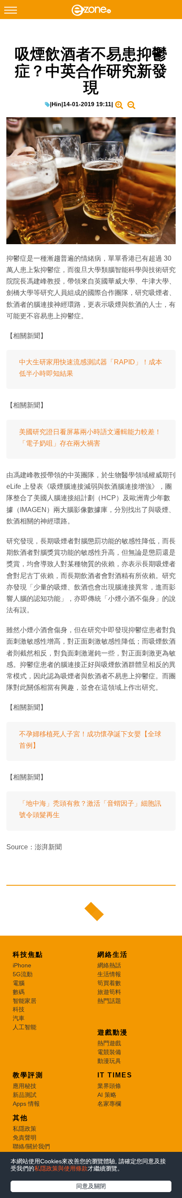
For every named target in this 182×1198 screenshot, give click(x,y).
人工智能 (24, 1027)
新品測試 (24, 1094)
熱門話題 (109, 1000)
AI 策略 (106, 1094)
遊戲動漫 (112, 1032)
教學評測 (28, 1075)
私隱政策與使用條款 (61, 1168)
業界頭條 (109, 1085)
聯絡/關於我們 (31, 1146)
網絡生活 (112, 954)
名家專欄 (109, 1103)
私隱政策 (24, 1128)
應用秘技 (24, 1085)
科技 (19, 1009)
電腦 (19, 983)
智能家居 (24, 1000)
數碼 (19, 992)
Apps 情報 (26, 1103)
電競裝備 (109, 1052)
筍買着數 (109, 983)
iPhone (22, 965)
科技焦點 (28, 954)
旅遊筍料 (109, 992)
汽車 (19, 1018)
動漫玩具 (109, 1061)
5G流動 (23, 974)
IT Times (114, 1075)
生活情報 (109, 974)
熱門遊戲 (109, 1043)
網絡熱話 (109, 965)
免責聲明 (24, 1137)
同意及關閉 (91, 1186)
